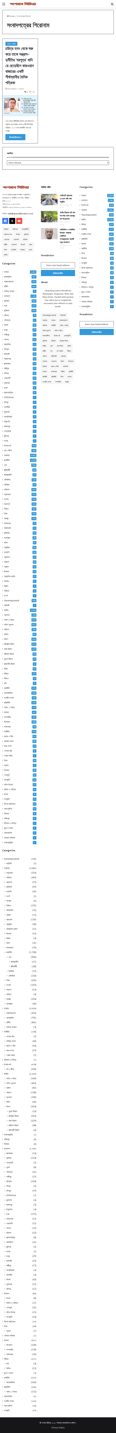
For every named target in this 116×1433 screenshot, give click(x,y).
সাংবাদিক (13, 250)
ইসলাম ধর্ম (7, 445)
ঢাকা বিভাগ (8, 649)
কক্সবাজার (7, 363)
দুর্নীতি (5, 244)
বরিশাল (6, 315)
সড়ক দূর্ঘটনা (8, 809)
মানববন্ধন (7, 523)
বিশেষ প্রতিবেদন (9, 804)
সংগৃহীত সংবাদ (9, 698)
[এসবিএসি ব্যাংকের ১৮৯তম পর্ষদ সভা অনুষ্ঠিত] (49, 199)
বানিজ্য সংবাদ (8, 741)
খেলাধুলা (7, 775)
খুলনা (6, 387)
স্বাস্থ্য (6, 518)
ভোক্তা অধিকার (9, 837)
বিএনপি (23, 244)
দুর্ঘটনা (6, 634)
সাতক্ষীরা (7, 407)
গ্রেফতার (16, 239)
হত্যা (30, 250)
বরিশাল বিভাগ (9, 653)
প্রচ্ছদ (6, 566)
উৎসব (6, 794)
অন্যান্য (7, 455)
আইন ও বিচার (11, 44)
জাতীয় (6, 610)
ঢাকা (5, 305)
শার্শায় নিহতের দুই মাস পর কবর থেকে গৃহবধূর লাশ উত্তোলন (67, 215)
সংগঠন (6, 499)
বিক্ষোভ (6, 571)
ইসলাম (18, 234)
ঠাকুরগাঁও (7, 421)
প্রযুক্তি (7, 547)
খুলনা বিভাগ (8, 658)
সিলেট (6, 325)
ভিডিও (6, 678)
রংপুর (6, 329)
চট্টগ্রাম (25, 239)
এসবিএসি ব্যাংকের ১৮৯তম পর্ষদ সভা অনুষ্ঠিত (66, 198)
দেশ (5, 465)
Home (12, 16)
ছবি (5, 683)
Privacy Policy (58, 1427)
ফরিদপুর (7, 818)
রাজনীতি (7, 460)
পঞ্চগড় (6, 339)
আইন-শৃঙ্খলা (8, 624)
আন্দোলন (7, 557)
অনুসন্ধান (7, 494)
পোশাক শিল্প (8, 750)
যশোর (6, 440)
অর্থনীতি (7, 731)
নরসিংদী (6, 605)
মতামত (6, 712)
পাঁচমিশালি (7, 528)
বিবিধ (6, 668)
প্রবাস (6, 765)
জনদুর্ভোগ (8, 474)
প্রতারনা (7, 504)
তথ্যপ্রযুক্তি (8, 842)
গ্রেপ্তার (6, 239)
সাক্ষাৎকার (7, 726)
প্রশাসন (7, 615)
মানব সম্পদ (8, 746)
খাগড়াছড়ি (7, 431)
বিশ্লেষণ (7, 721)
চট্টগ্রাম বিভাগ (9, 644)
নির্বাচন (6, 508)
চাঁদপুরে (6, 349)
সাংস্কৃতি (7, 779)
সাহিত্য (6, 590)
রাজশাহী (7, 354)
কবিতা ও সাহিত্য (10, 789)
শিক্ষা (5, 513)
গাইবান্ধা (7, 320)
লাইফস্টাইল (8, 833)
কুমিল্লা (26, 234)
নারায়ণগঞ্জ (7, 358)
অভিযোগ (15, 229)
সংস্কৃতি (7, 799)
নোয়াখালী (7, 378)
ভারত (30, 244)
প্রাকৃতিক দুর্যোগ (9, 576)
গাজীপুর (6, 334)
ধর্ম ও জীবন (8, 450)
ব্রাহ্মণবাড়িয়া (8, 392)
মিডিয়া (6, 673)
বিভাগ (6, 639)
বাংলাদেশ (14, 244)
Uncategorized (11, 600)
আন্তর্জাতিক (8, 693)
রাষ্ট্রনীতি (7, 702)
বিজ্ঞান (6, 586)
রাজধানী (7, 470)
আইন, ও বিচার (9, 707)
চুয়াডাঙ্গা (7, 411)
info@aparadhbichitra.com (20, 213)
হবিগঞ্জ (6, 373)
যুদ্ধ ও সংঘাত (8, 828)
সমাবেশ (6, 562)
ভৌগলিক (7, 479)
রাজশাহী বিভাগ (9, 663)
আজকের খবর (8, 234)
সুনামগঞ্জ (7, 383)
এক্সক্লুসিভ (7, 276)
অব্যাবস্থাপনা (8, 281)
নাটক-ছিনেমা (8, 784)
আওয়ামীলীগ (25, 229)
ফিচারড (6, 813)
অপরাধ (6, 272)
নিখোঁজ (6, 581)
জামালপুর (7, 426)
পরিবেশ (6, 629)
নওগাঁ (6, 595)
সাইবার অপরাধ (9, 291)
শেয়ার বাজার (8, 755)
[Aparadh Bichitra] (23, 4)
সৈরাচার (22, 250)
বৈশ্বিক (6, 484)
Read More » (15, 137)
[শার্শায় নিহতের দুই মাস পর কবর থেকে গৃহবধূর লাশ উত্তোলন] (49, 216)
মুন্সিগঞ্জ (6, 436)
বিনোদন (6, 770)
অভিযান (6, 229)
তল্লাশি (6, 552)
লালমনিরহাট (8, 416)
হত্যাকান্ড (7, 537)
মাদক (5, 250)
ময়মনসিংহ (7, 344)
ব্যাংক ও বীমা (8, 736)
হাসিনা (5, 255)
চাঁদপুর (6, 402)
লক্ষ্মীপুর (6, 368)
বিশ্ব (5, 760)
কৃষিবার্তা (7, 533)
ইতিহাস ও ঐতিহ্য (10, 823)
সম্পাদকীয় (7, 717)
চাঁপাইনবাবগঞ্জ (8, 397)
